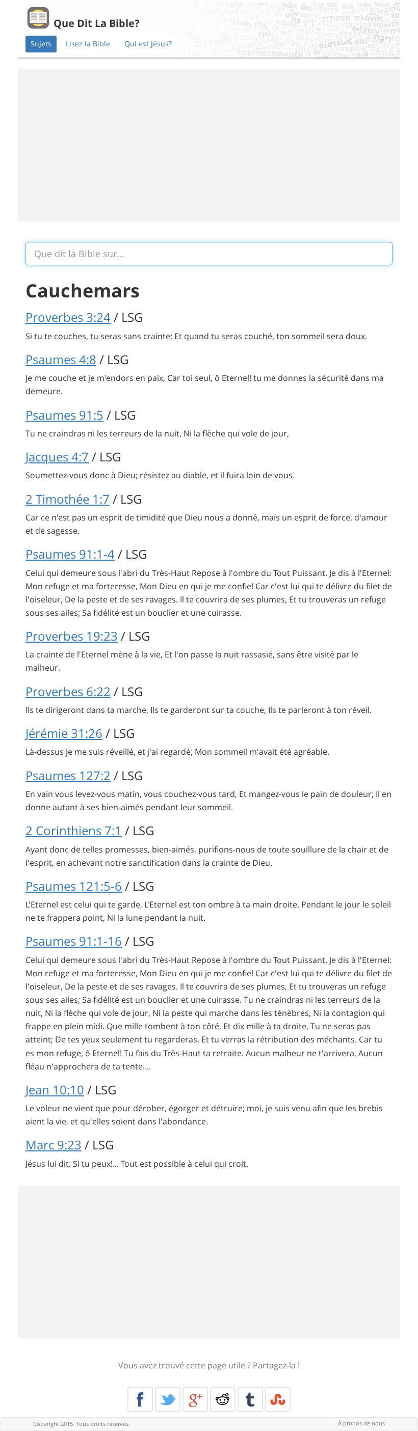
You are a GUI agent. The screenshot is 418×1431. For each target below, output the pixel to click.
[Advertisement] (209, 145)
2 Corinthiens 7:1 (73, 830)
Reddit (223, 1399)
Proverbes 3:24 (68, 317)
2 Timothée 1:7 (67, 498)
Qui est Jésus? (148, 43)
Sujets (41, 43)
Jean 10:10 (54, 1089)
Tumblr (250, 1399)
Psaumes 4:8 (60, 359)
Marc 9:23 (53, 1144)
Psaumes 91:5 (64, 414)
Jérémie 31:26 (63, 733)
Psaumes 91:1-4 (70, 553)
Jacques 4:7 (57, 456)
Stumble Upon (278, 1399)
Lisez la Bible (88, 43)
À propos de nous (361, 1423)
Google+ (195, 1399)
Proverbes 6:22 (68, 691)
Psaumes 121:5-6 (73, 885)
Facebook (140, 1399)
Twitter (167, 1399)
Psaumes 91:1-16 (73, 940)
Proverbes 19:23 (71, 635)
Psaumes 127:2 (68, 775)
